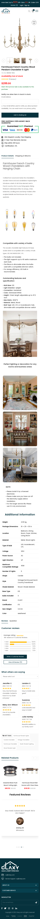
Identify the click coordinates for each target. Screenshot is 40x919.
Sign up (27, 5)
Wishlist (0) (14, 5)
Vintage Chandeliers (23, 740)
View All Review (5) (15, 662)
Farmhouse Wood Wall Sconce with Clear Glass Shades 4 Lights (10, 784)
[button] (37, 758)
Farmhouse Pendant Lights (21, 736)
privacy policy (31, 108)
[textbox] (20, 676)
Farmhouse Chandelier (10, 744)
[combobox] (20, 676)
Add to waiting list (20, 115)
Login (21, 5)
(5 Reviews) (12, 79)
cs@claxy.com (10, 875)
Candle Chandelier (9, 740)
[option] (20, 37)
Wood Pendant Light (10, 748)
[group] (10, 776)
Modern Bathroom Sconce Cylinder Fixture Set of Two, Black (30, 784)
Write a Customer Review (15, 656)
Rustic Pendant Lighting (27, 744)
